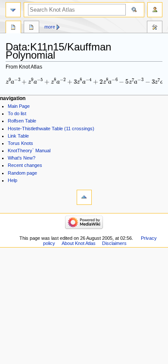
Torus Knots (20, 143)
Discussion (31, 28)
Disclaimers (114, 243)
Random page (22, 173)
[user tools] (154, 9)
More (49, 26)
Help (12, 180)
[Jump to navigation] (13, 9)
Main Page (19, 106)
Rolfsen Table (22, 120)
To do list (17, 113)
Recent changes (25, 165)
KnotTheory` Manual (29, 150)
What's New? (21, 157)
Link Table (18, 135)
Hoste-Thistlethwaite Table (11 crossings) (51, 128)
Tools (154, 28)
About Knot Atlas (79, 243)
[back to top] (84, 197)
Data (13, 28)
